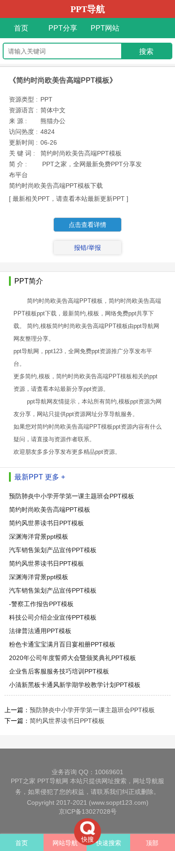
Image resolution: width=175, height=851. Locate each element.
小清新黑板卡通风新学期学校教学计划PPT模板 (74, 684)
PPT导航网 (52, 781)
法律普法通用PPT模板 (40, 630)
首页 (21, 28)
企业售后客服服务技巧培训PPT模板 (59, 671)
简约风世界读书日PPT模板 (46, 523)
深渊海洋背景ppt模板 (38, 536)
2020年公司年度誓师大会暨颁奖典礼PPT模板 (72, 657)
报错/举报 (87, 247)
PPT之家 (23, 781)
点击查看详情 (87, 224)
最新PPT (28, 477)
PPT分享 (62, 28)
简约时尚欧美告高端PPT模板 (49, 509)
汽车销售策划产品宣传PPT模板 (52, 550)
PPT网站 (105, 28)
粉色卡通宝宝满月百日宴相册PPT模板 (62, 644)
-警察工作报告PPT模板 (41, 603)
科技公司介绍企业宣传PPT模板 (52, 617)
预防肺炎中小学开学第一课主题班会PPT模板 (71, 496)
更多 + (55, 477)
